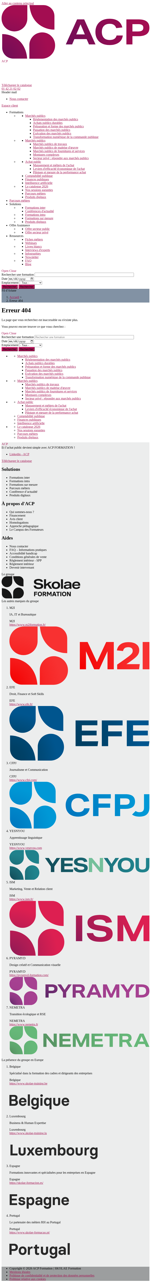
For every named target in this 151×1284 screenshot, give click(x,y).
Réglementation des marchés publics (55, 119)
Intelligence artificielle (38, 183)
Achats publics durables (48, 122)
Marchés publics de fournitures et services (59, 151)
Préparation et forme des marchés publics (58, 126)
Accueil (14, 297)
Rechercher (26, 286)
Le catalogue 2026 (36, 186)
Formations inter (35, 207)
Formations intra (35, 214)
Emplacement (10, 282)
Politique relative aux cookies (27, 1279)
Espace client (10, 105)
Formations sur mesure (39, 218)
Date (4, 278)
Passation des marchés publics (51, 130)
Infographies (33, 253)
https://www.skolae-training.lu (28, 1133)
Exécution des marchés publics (52, 133)
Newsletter (32, 257)
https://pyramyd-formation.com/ (29, 975)
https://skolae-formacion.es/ (26, 1182)
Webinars (31, 243)
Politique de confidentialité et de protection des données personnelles (51, 1275)
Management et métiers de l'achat (53, 165)
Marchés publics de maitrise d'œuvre (55, 147)
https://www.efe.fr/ (21, 704)
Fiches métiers (34, 239)
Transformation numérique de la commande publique (66, 137)
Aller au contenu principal (18, 3)
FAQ (28, 260)
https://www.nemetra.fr (23, 1024)
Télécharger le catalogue (17, 85)
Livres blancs (33, 246)
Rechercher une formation (18, 274)
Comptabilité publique (39, 175)
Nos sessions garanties (39, 190)
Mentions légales (19, 1272)
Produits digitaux (35, 197)
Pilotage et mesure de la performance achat (59, 172)
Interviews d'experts (37, 250)
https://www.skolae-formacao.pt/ (29, 1232)
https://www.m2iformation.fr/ (27, 624)
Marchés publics (35, 115)
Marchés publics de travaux (50, 144)
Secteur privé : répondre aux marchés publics (61, 158)
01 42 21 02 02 (11, 88)
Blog (28, 264)
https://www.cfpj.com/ (23, 780)
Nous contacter (18, 99)
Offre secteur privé (36, 232)
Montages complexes (46, 154)
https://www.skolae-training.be (28, 1083)
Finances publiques (37, 179)
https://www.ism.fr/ (21, 899)
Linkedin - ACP (19, 454)
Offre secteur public (37, 228)
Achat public (33, 161)
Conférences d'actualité (39, 211)
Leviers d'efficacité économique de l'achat (59, 168)
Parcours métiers (35, 193)
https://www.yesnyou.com (25, 848)
